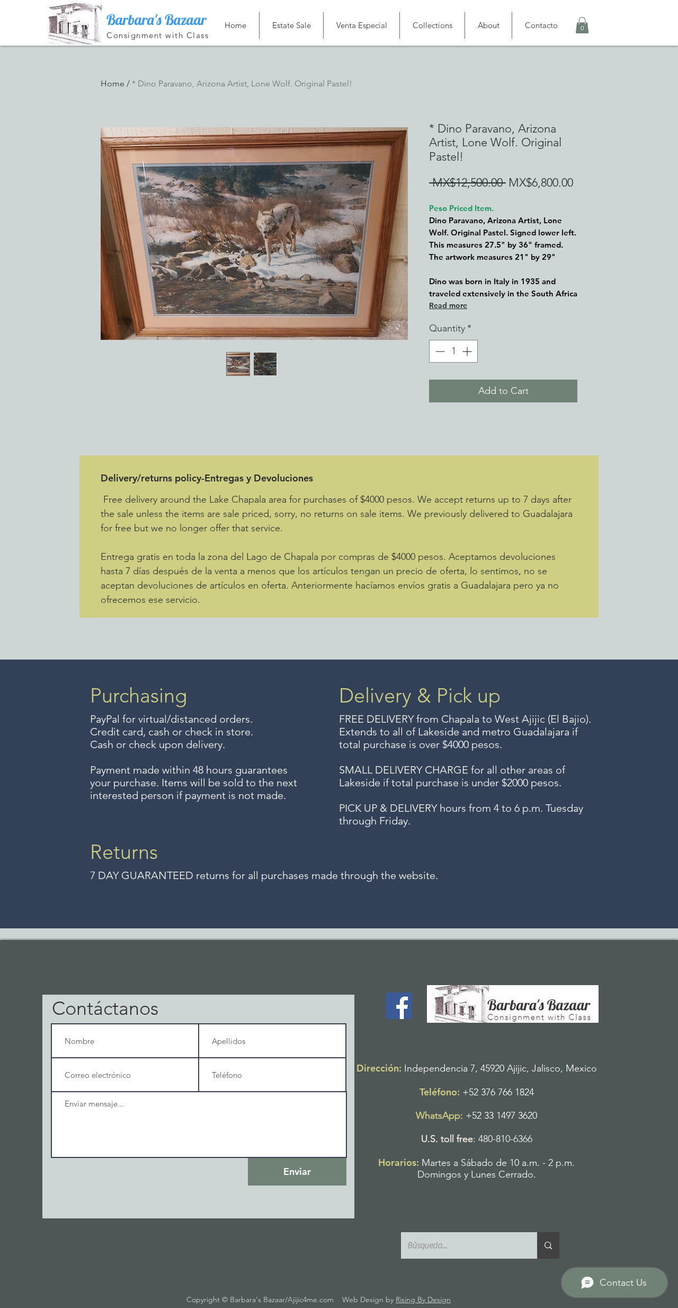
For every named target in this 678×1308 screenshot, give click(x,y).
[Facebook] (399, 1006)
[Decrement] (439, 351)
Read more (448, 305)
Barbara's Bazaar (156, 20)
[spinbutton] (453, 351)
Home (112, 83)
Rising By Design (423, 1299)
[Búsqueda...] (548, 1245)
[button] (582, 25)
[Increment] (468, 351)
